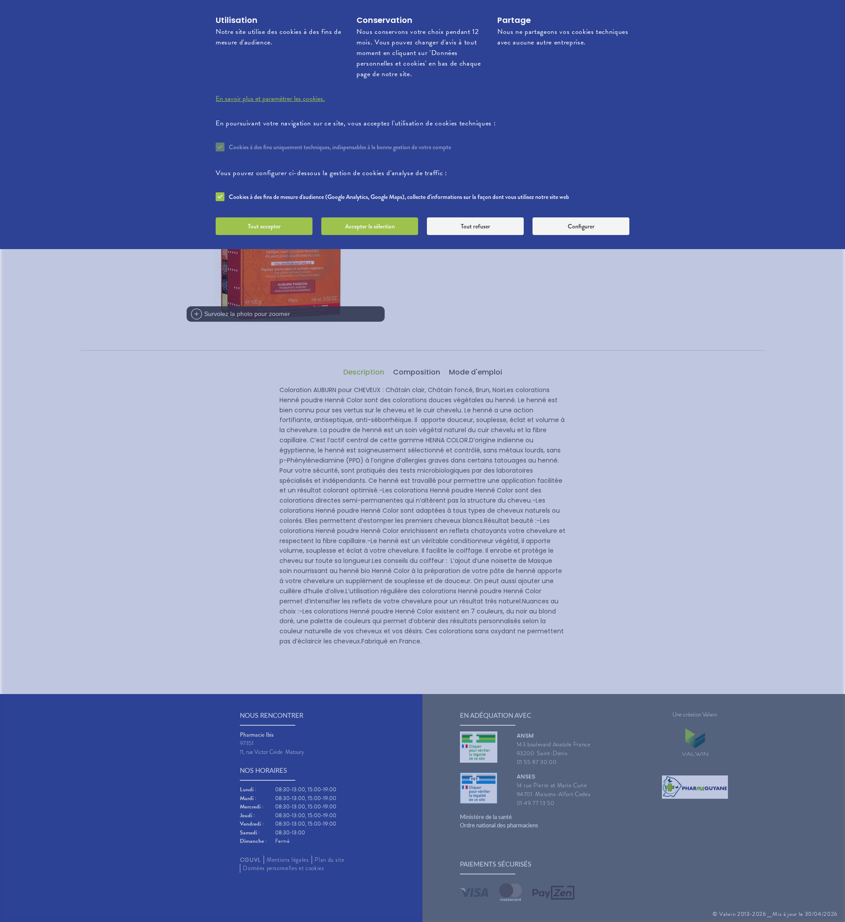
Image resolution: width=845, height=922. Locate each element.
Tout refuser (475, 226)
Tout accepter (264, 226)
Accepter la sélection (370, 226)
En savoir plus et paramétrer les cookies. (270, 98)
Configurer (581, 226)
